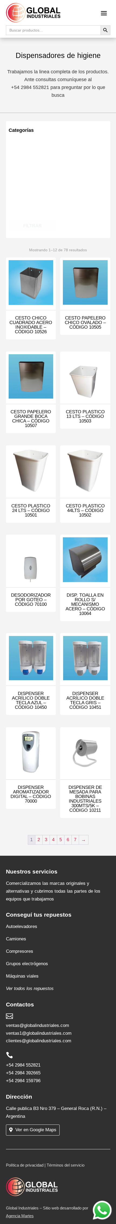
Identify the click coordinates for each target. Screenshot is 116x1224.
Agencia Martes (20, 1215)
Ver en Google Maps (35, 1129)
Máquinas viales (22, 976)
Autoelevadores (21, 926)
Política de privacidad (24, 1165)
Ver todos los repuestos (30, 988)
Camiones (16, 938)
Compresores (19, 951)
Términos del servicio (65, 1165)
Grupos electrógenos (27, 963)
